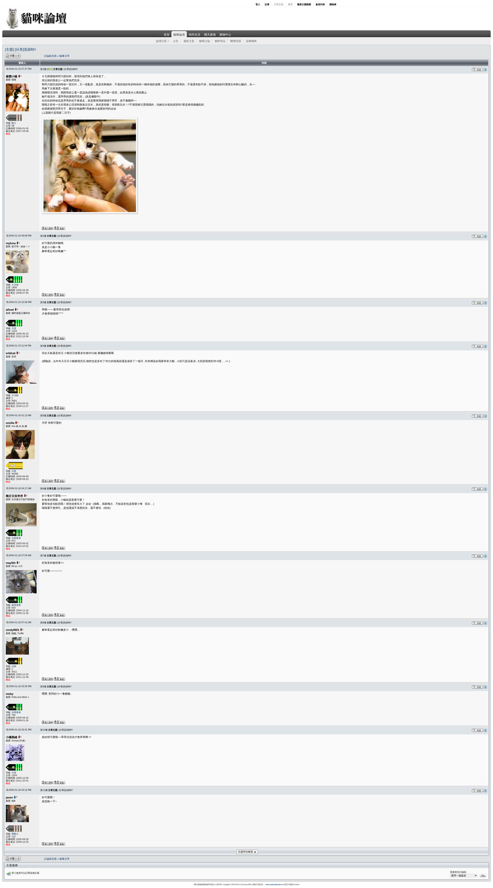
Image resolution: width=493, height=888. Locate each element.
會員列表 (320, 4)
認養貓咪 (251, 41)
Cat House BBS (246, 884)
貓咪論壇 (179, 34)
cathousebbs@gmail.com (274, 884)
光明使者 (16, 538)
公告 (175, 41)
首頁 (166, 34)
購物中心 (225, 34)
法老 (14, 471)
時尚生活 (194, 34)
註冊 (267, 4)
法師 (14, 666)
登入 (258, 4)
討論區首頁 (50, 56)
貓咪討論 (204, 41)
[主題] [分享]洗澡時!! (20, 49)
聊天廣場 (210, 34)
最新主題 (189, 41)
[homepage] (42, 28)
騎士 (14, 123)
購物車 (333, 4)
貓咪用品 (220, 41)
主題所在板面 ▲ (247, 851)
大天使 (15, 284)
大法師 (15, 395)
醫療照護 (235, 41)
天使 (14, 328)
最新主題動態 (304, 4)
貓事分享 (65, 56)
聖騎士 (15, 834)
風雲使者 (16, 605)
